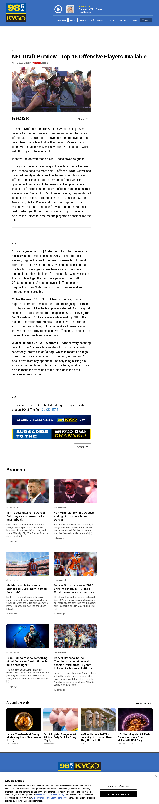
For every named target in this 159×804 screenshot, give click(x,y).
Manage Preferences (118, 786)
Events (111, 20)
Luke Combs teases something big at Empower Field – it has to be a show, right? (27, 661)
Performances (96, 20)
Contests (122, 20)
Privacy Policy (57, 795)
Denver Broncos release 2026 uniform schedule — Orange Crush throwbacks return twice (74, 589)
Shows (134, 20)
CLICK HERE (50, 410)
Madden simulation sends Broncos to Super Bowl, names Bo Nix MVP (26, 589)
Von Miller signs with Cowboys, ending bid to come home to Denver (74, 516)
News (83, 20)
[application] (51, 89)
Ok (155, 776)
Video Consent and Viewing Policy (49, 798)
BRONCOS (16, 50)
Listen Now (61, 20)
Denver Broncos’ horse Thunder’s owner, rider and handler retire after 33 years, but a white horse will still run (73, 663)
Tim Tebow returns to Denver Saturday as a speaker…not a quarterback (25, 516)
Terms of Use (42, 795)
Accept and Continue (118, 794)
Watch (73, 20)
